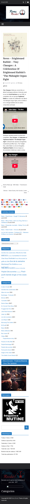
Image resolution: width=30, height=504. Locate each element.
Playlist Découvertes (8, 272)
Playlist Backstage (6, 344)
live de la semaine (17, 261)
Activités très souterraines (8, 252)
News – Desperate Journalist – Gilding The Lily (14, 225)
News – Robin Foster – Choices (9, 229)
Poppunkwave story (8, 338)
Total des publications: (7, 454)
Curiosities (15, 255)
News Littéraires (5, 330)
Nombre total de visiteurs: (8, 451)
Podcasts (19, 271)
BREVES (4, 255)
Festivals (12, 258)
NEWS (5, 267)
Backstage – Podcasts (7, 295)
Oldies (3, 336)
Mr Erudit (19, 264)
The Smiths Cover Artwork (8, 355)
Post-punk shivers (6, 350)
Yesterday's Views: (6, 443)
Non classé (4, 333)
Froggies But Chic (6, 308)
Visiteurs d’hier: (5, 446)
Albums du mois (21, 253)
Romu (13, 83)
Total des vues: (5, 448)
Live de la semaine (6, 317)
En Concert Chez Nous (7, 306)
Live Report (4, 319)
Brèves (3, 298)
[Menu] (2, 24)
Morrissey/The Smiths (9, 264)
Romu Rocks (15, 498)
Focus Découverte (20, 258)
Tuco (2, 277)
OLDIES (12, 268)
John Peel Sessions (6, 311)
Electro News (5, 303)
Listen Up (3, 314)
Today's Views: (5, 437)
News (2, 328)
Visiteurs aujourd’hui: (7, 440)
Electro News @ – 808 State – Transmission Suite (15, 186)
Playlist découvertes (6, 347)
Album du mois (5, 292)
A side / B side (5, 287)
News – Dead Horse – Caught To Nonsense (13, 216)
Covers (10, 255)
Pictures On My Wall (20, 268)
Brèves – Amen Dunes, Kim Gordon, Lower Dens (15, 191)
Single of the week (19, 275)
